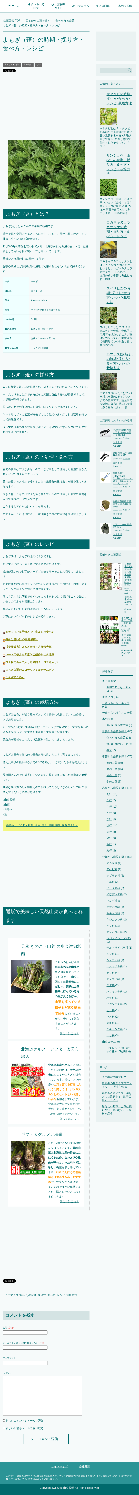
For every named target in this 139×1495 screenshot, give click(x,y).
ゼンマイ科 (113, 979)
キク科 (110, 925)
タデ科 (110, 985)
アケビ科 (111, 869)
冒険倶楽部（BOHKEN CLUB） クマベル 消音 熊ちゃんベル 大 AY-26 (123, 478)
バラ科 (110, 997)
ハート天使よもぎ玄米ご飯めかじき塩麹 (29, 654)
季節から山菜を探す (114, 756)
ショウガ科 (113, 960)
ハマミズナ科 (114, 991)
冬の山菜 (111, 781)
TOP (12, 20)
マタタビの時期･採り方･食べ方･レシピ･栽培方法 (119, 98)
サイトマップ (59, 1466)
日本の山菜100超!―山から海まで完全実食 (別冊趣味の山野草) (128, 574)
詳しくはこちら (69, 1033)
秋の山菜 (111, 775)
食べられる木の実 (117, 725)
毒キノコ (107, 697)
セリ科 (110, 972)
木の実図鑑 (125, 5)
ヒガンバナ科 (114, 1004)
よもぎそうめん (14, 677)
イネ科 (110, 881)
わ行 (109, 850)
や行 (38, 64)
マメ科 (110, 1016)
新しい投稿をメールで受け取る (25, 1428)
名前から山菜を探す (114, 787)
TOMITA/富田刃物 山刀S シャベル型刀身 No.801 (122, 432)
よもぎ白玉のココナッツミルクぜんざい (29, 669)
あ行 (109, 794)
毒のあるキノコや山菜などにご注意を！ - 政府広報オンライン (117, 1097)
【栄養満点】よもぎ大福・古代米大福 (28, 646)
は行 (109, 825)
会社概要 (84, 1466)
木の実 (106, 718)
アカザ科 (111, 863)
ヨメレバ (125, 631)
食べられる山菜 (12, 64)
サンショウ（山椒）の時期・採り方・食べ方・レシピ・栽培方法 (118, 165)
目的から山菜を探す (114, 731)
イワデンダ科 (114, 894)
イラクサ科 (113, 888)
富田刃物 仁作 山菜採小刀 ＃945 (122, 454)
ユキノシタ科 (114, 1029)
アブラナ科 (113, 875)
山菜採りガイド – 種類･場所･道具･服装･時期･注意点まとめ (42, 825)
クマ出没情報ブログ (114, 1077)
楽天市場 (117, 442)
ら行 (109, 844)
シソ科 (110, 953)
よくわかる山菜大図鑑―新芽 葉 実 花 (126, 621)
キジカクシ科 (114, 919)
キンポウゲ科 (114, 932)
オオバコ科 (113, 907)
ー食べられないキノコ (115, 703)
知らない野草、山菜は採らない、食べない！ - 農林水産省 (117, 1110)
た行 (109, 812)
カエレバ (126, 438)
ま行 (109, 831)
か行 (109, 800)
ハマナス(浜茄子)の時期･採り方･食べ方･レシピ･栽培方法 (42, 1295)
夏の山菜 (111, 769)
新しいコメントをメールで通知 (25, 1420)
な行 (109, 819)
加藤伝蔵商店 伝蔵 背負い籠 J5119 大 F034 (122, 504)
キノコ (106, 680)
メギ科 (110, 1022)
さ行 (109, 806)
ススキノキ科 (114, 966)
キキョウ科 (113, 913)
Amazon (117, 446)
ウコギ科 (111, 900)
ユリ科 (110, 1035)
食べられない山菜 (117, 744)
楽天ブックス (127, 653)
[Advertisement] (46, 109)
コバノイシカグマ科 (118, 938)
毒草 (109, 750)
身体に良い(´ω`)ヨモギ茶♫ (21, 639)
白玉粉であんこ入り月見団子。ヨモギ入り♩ (32, 662)
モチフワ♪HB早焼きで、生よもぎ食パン (29, 631)
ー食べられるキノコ (114, 712)
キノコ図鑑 (103, 5)
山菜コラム (109, 1041)
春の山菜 (28, 64)
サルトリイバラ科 (117, 947)
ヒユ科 (110, 1010)
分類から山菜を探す (114, 856)
